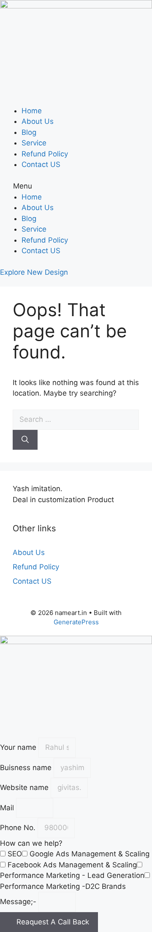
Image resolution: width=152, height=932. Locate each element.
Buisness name (27, 767)
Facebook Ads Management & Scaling (72, 865)
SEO (15, 854)
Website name (25, 787)
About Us (38, 121)
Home (32, 111)
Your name (19, 747)
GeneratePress (76, 622)
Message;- (19, 901)
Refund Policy (45, 154)
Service (34, 143)
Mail (8, 808)
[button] (76, 186)
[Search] (25, 440)
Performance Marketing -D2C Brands (63, 886)
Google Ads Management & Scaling (89, 854)
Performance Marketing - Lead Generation (72, 875)
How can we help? (31, 843)
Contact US (41, 164)
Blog (29, 132)
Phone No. (19, 827)
